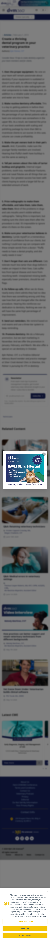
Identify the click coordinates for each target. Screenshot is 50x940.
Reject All (25, 928)
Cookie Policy (42, 916)
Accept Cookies (25, 935)
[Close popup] (44, 454)
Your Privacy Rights (25, 921)
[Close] (47, 891)
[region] (25, 914)
